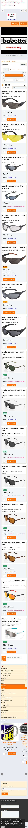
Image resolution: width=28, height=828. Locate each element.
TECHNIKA (3, 703)
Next (26, 774)
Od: (4, 78)
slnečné (3, 688)
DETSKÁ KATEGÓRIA (6, 673)
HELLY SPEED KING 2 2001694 (12, 284)
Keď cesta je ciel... (12, 19)
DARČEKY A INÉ (6, 676)
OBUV (2, 680)
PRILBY (3, 683)
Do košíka (12, 119)
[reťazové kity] (14, 53)
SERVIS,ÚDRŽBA (5, 705)
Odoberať (5, 794)
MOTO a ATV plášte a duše (7, 671)
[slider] (3, 75)
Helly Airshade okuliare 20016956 (13, 247)
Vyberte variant (9, 279)
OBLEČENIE (4, 678)
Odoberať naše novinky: (7, 786)
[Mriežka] (3, 85)
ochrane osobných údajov (13, 825)
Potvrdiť (2, 826)
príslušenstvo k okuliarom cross (8, 693)
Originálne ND (4, 668)
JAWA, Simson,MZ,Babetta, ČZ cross (9, 717)
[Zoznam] (6, 85)
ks (5, 119)
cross (2, 690)
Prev (2, 774)
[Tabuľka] (9, 85)
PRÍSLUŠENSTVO (5, 710)
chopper (3, 695)
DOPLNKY (3, 707)
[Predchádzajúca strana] (3, 660)
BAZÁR (3, 715)
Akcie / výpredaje (7, 666)
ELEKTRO (3, 712)
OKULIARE (3, 685)
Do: (15, 78)
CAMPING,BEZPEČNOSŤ (6, 698)
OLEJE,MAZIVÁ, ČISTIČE (6, 700)
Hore (4, 657)
